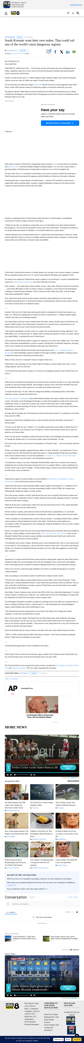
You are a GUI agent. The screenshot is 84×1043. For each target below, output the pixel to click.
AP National (24, 673)
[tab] (11, 912)
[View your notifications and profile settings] (77, 912)
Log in (70, 897)
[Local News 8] (18, 13)
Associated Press (12, 50)
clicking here (11, 885)
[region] (42, 923)
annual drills (37, 85)
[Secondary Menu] (7, 13)
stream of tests (14, 167)
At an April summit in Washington (16, 398)
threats (54, 164)
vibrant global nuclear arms (23, 282)
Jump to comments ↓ (12, 679)
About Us (36, 1011)
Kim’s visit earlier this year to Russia (53, 533)
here (46, 889)
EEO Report (28, 1003)
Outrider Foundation (19, 668)
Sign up (75, 897)
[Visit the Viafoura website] (74, 950)
